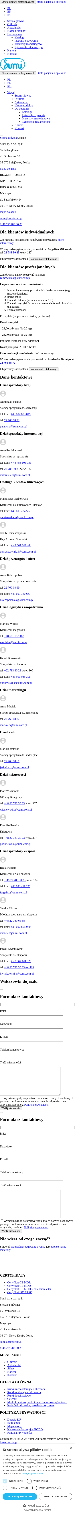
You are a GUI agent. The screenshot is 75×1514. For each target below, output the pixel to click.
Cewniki (12, 1398)
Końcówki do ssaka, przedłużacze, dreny (30, 1405)
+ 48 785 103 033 (21, 462)
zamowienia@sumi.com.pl (15, 277)
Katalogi (19, 37)
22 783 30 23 (11, 252)
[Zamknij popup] (1, 989)
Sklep (10, 1368)
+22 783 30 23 (12, 670)
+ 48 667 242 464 (21, 545)
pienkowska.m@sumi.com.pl (16, 517)
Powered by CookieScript (37, 1510)
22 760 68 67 (11, 718)
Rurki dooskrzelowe (19, 1395)
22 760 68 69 (11, 587)
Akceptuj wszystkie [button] (20, 1496)
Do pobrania (14, 34)
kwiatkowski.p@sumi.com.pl (17, 973)
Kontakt (12, 53)
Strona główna (15, 21)
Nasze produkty (16, 30)
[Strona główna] (12, 69)
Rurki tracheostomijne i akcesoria (26, 1389)
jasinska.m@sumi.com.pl (14, 767)
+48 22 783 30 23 (14, 803)
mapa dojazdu (8, 168)
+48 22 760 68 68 (14, 920)
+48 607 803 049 (21, 414)
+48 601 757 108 (14, 636)
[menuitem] (9, 8)
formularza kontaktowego (44, 259)
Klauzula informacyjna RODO (25, 1429)
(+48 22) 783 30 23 (11, 224)
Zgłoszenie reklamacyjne (29, 47)
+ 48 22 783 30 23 (15, 880)
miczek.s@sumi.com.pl (13, 933)
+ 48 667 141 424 (21, 961)
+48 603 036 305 (21, 676)
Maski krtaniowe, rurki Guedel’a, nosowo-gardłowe (37, 1402)
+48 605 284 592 (21, 511)
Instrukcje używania (26, 40)
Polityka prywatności (33, 1473)
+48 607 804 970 (21, 926)
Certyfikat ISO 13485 (19, 1292)
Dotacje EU (14, 1419)
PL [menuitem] (9, 8)
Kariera (11, 50)
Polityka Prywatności (19, 1432)
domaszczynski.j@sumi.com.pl (18, 551)
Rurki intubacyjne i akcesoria (24, 1392)
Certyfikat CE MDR (19, 1282)
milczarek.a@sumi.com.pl (15, 475)
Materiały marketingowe (29, 43)
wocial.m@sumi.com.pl (13, 642)
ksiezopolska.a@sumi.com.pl (16, 599)
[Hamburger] (1, 135)
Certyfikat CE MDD (19, 1285)
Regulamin (13, 1422)
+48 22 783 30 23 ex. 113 (19, 967)
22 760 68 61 (11, 761)
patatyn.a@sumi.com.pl (13, 426)
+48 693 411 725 (20, 886)
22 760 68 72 (7, 362)
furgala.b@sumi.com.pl (13, 892)
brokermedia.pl (8, 1442)
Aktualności (14, 27)
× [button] (71, 1448)
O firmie (12, 24)
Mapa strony (14, 1426)
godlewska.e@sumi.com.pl (15, 843)
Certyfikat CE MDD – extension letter (29, 1289)
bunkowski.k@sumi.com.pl (16, 682)
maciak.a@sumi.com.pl (13, 725)
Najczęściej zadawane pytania (28, 1246)
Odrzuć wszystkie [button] (55, 1496)
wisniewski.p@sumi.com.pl (16, 809)
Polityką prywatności (36, 1104)
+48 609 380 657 (21, 593)
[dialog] (37, 1479)
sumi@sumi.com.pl (11, 218)
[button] (37, 1505)
